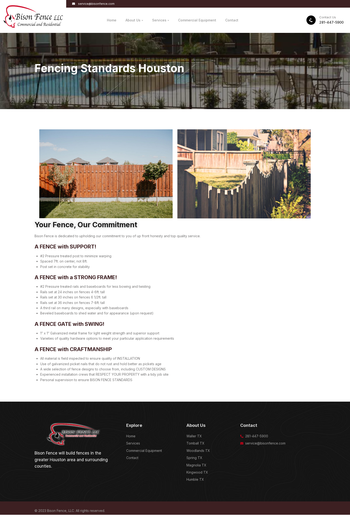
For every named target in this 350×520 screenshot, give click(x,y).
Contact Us (327, 17)
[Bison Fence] (33, 16)
